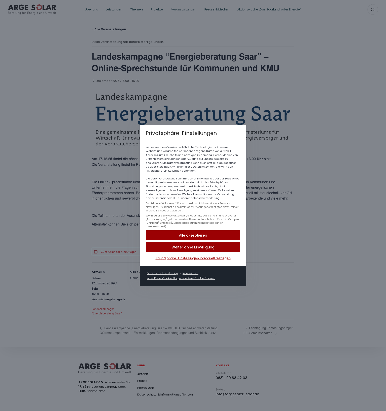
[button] (193, 247)
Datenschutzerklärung (205, 198)
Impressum (190, 273)
